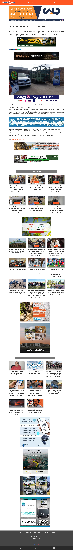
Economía (36, 265)
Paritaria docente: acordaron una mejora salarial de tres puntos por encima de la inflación (17, 187)
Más (61, 2)
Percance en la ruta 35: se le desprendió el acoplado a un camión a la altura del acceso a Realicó (16, 411)
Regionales (45, 2)
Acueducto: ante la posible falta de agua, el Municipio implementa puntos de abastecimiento (17, 251)
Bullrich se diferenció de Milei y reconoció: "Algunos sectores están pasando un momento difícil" (55, 251)
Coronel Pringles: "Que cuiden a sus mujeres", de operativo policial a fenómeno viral (35, 410)
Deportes (34, 2)
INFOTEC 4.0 (13, 29)
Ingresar (53, 532)
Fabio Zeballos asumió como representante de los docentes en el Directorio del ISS (17, 208)
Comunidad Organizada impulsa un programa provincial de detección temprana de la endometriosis (36, 188)
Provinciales (11, 23)
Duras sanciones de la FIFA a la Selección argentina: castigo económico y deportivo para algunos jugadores (55, 271)
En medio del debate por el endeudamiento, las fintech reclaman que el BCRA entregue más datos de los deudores (16, 392)
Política (55, 245)
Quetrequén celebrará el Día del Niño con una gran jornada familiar (55, 291)
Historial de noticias (27, 532)
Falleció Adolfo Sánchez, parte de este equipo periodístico (17, 373)
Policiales (51, 2)
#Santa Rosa (21, 139)
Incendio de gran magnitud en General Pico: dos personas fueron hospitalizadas (56, 187)
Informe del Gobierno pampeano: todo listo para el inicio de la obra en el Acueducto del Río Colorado (35, 392)
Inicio (29, 2)
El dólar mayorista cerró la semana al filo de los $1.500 (36, 270)
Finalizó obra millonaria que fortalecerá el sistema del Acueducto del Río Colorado (56, 208)
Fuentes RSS (46, 532)
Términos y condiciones (37, 532)
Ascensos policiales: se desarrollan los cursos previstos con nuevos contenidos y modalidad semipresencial (36, 209)
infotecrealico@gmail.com (36, 540)
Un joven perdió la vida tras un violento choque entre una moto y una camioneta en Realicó (17, 292)
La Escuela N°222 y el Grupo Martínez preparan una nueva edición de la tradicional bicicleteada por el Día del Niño (53, 374)
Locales (39, 2)
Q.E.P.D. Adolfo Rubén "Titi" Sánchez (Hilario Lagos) (35, 372)
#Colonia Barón (15, 139)
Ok (54, 548)
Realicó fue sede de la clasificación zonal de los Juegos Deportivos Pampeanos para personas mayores (17, 271)
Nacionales (56, 2)
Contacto (19, 532)
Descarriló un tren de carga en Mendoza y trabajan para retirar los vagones (54, 391)
